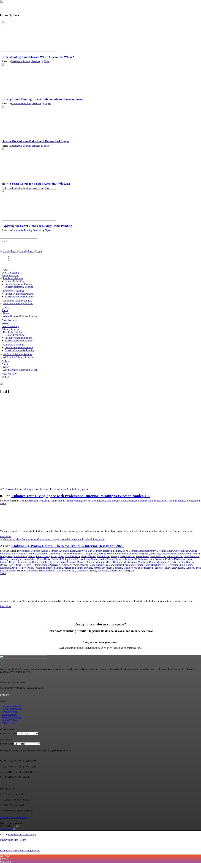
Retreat (96, 567)
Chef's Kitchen (181, 550)
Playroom (74, 565)
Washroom (102, 570)
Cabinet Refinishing (11, 717)
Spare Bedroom (145, 567)
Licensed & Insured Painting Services (18, 248)
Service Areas (7, 743)
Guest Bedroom (175, 556)
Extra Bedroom (169, 553)
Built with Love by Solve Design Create (20, 850)
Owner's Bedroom (32, 565)
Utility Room (68, 570)
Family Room (57, 500)
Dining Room (90, 553)
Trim (58, 570)
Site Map (13, 839)
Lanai (189, 559)
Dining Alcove (61, 553)
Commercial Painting (12, 708)
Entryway (155, 553)
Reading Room (119, 500)
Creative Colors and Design (13, 817)
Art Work (82, 550)
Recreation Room (8, 567)
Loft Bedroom (52, 562)
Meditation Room (146, 562)
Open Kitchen (15, 565)
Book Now (5, 254)
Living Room (98, 500)
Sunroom (190, 567)
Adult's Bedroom (49, 550)
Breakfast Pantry (147, 550)
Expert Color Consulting (37, 500)
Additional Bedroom (29, 550)
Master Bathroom (95, 562)
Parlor (45, 565)
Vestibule (81, 570)
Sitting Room (193, 500)
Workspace (128, 570)
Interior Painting (10, 711)
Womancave (115, 570)
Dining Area (76, 553)
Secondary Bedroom (112, 567)
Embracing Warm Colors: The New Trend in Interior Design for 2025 (67, 546)
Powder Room (87, 565)
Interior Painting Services (78, 500)
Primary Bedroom (105, 565)
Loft (108, 500)
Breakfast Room (165, 550)
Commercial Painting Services (26, 103)
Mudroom (161, 562)
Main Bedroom (68, 562)
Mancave (81, 562)
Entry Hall (144, 553)
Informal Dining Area (63, 559)
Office (3, 565)
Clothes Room (18, 553)
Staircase (159, 567)
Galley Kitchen (88, 556)
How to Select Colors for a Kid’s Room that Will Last (36, 183)
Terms (23, 839)
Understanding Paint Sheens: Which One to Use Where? (38, 57)
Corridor (30, 553)
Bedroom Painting (112, 550)
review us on (6, 829)
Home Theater (44, 559)
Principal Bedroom (124, 565)
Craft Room (41, 553)
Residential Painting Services (25, 61)
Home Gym (15, 559)
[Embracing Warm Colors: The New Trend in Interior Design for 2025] (52, 539)
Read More (5, 536)
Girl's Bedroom (127, 556)
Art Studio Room (67, 550)
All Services (8, 723)
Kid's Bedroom (156, 559)
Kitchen (169, 559)
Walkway (91, 570)
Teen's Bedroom (47, 570)
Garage (115, 556)
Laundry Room (7, 562)
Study (167, 567)
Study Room (178, 567)
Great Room (142, 556)
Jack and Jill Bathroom (136, 559)
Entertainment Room (127, 553)
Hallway (4, 559)
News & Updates (176, 562)
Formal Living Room (46, 556)
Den (22, 500)
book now (5, 694)
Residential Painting (11, 706)
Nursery (190, 562)
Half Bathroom (191, 556)
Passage (53, 565)
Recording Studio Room (180, 565)
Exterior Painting (10, 714)
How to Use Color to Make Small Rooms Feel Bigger (35, 141)
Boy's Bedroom (130, 550)
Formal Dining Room (24, 556)
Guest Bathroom (158, 556)
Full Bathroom (72, 556)
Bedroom (97, 550)
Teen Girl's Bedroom (27, 570)
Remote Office (26, 567)
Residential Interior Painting (142, 500)
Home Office (29, 559)
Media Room (130, 562)
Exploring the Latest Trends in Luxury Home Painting (37, 225)
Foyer (61, 556)
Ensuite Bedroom (107, 553)
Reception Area (159, 565)
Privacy (4, 839)
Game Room (103, 556)
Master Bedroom (114, 562)
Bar (89, 550)
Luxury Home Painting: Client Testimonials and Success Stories (42, 99)
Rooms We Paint (10, 720)
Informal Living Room (86, 559)
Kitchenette (179, 559)
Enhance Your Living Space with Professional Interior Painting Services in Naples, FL (80, 496)
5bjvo (46, 61)
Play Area (63, 565)
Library (20, 562)
